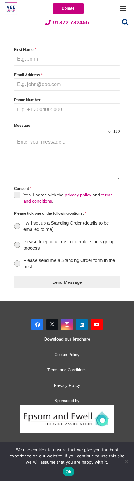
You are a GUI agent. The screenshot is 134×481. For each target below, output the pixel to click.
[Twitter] (52, 325)
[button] (125, 22)
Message (22, 125)
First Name (25, 50)
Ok (68, 471)
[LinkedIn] (82, 325)
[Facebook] (37, 325)
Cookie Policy (67, 354)
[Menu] (123, 8)
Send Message (67, 282)
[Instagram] (67, 325)
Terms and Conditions (67, 370)
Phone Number (27, 100)
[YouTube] (97, 325)
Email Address (28, 75)
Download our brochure (67, 339)
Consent (22, 188)
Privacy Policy (67, 385)
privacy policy (78, 194)
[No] (126, 461)
